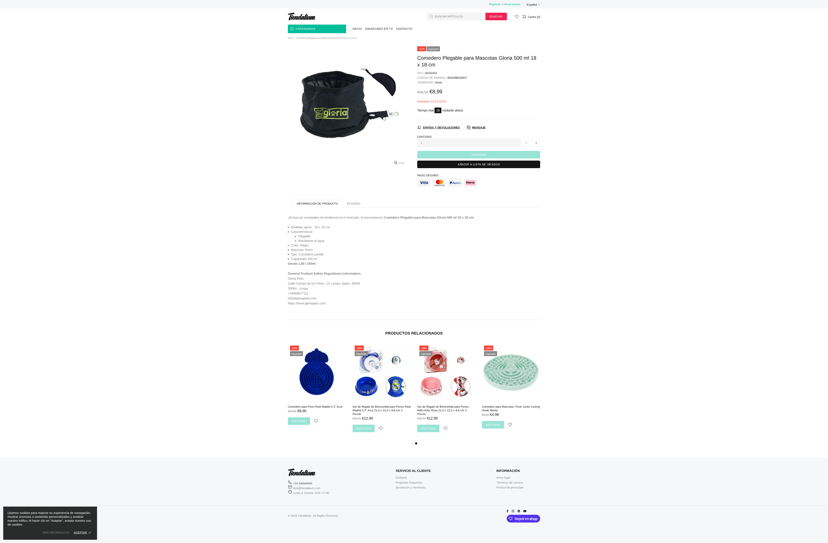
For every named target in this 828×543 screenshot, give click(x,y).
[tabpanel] (446, 392)
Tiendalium (301, 16)
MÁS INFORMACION (55, 532)
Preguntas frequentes (409, 482)
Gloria (438, 82)
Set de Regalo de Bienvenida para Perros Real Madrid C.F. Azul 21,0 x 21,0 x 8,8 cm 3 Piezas (382, 410)
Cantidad (424, 136)
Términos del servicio (509, 482)
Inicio (290, 38)
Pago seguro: (428, 175)
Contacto (401, 477)
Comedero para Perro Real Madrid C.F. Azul (315, 406)
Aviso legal (503, 477)
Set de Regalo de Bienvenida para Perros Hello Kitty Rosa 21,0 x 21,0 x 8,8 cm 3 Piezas (443, 410)
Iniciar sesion (511, 4)
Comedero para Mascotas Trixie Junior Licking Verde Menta (511, 408)
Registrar (494, 4)
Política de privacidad (509, 487)
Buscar (496, 16)
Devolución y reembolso (411, 487)
